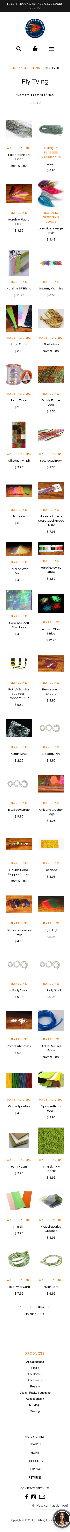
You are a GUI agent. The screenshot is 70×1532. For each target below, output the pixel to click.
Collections (31, 68)
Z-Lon (51, 163)
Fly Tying (33, 1405)
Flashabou (51, 344)
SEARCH (35, 1444)
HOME (35, 1452)
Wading (35, 1411)
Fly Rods (34, 1374)
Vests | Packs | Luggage (35, 1392)
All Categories (35, 1361)
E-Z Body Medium (19, 990)
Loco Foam (19, 344)
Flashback (51, 869)
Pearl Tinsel (19, 400)
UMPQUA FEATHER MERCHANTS (51, 152)
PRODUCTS (35, 1461)
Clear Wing (19, 753)
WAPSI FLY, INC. (19, 148)
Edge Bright (51, 930)
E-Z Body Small (51, 990)
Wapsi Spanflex (19, 1106)
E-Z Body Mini (51, 753)
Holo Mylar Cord (19, 1286)
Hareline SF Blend (19, 288)
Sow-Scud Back (51, 460)
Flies (34, 1368)
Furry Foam (19, 1166)
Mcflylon (19, 516)
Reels (34, 1386)
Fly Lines (34, 1380)
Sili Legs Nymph (19, 460)
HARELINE (19, 212)
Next (42, 1307)
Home (13, 68)
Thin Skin (19, 1226)
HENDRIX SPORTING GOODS (51, 217)
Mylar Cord (51, 1286)
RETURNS (35, 1477)
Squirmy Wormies (51, 288)
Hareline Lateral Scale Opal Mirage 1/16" (51, 520)
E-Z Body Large (19, 809)
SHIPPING (35, 1469)
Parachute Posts (19, 1046)
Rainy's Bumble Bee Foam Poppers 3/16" (19, 694)
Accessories (34, 1398)
